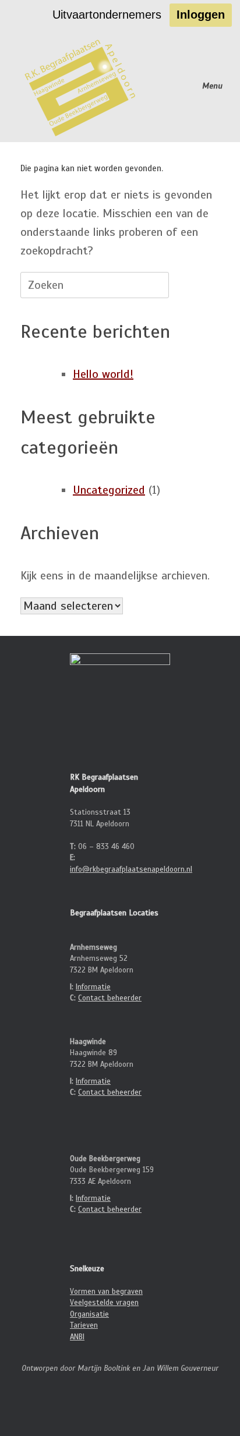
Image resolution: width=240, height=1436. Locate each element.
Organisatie (89, 1314)
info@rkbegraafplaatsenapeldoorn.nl (131, 869)
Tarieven (84, 1325)
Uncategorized (109, 490)
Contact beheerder (110, 998)
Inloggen (201, 14)
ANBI (77, 1337)
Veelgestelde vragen (104, 1302)
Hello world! (103, 374)
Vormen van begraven (106, 1291)
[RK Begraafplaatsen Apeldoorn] (81, 86)
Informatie (93, 987)
